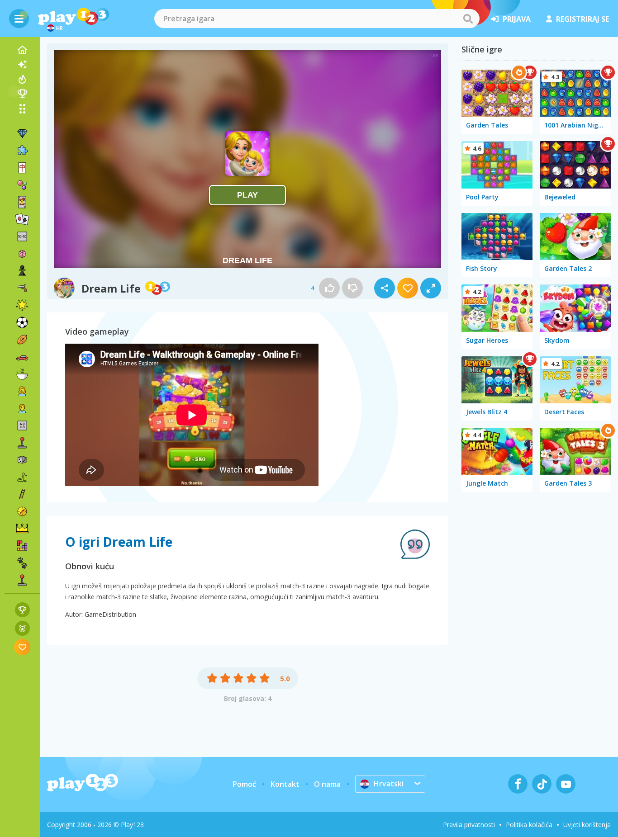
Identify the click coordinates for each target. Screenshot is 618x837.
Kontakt (285, 784)
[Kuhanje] (22, 374)
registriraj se (582, 19)
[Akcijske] (22, 288)
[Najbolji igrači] (22, 93)
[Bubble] (22, 185)
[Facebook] (518, 784)
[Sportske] (22, 339)
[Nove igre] (22, 64)
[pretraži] (467, 18)
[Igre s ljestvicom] (22, 609)
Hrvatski (389, 784)
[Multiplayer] (22, 580)
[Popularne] (22, 79)
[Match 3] (22, 133)
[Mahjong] (22, 167)
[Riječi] (22, 425)
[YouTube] (565, 784)
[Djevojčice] (22, 391)
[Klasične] (22, 477)
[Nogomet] (22, 322)
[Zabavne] (22, 305)
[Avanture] (22, 511)
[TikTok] (541, 784)
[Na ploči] (22, 459)
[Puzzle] (22, 150)
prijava (517, 19)
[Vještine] (22, 494)
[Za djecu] (22, 408)
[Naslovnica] (22, 50)
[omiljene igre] (22, 646)
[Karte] (22, 202)
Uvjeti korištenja (587, 824)
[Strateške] (22, 528)
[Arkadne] (22, 442)
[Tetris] (22, 545)
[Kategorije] (22, 108)
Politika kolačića (529, 824)
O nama (327, 784)
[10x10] (22, 236)
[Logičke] (22, 253)
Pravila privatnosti (469, 824)
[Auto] (22, 356)
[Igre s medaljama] (22, 628)
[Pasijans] (22, 219)
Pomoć (244, 784)
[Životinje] (22, 563)
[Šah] (22, 270)
